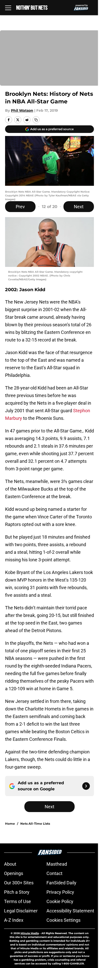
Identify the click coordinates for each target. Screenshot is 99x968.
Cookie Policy (59, 901)
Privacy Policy (60, 892)
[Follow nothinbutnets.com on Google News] (86, 786)
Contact (54, 873)
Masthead (56, 864)
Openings (13, 873)
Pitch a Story (16, 892)
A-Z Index (13, 920)
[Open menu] (8, 8)
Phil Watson (22, 110)
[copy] (36, 119)
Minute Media (30, 933)
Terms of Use (17, 901)
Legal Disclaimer (21, 910)
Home (10, 823)
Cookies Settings (63, 920)
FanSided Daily (61, 882)
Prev (20, 206)
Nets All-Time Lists (35, 823)
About (10, 864)
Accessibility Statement (70, 910)
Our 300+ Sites (19, 882)
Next (79, 206)
